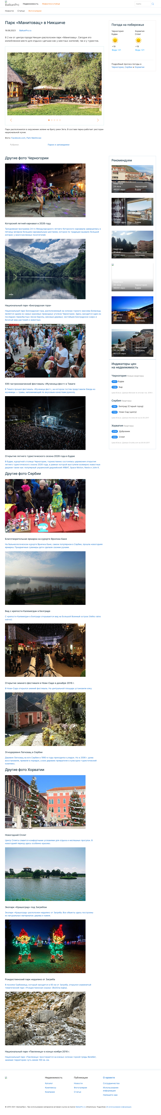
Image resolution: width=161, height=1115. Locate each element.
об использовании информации (118, 1107)
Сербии (128, 67)
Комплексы (50, 1087)
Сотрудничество (111, 1083)
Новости (9, 11)
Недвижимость (30, 4)
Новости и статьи (51, 4)
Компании (50, 1092)
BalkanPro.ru (25, 30)
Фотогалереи (35, 11)
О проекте (109, 1077)
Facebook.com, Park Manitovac (26, 138)
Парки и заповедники (58, 144)
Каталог (49, 1083)
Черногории (118, 67)
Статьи (21, 11)
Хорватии (139, 67)
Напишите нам (110, 1095)
